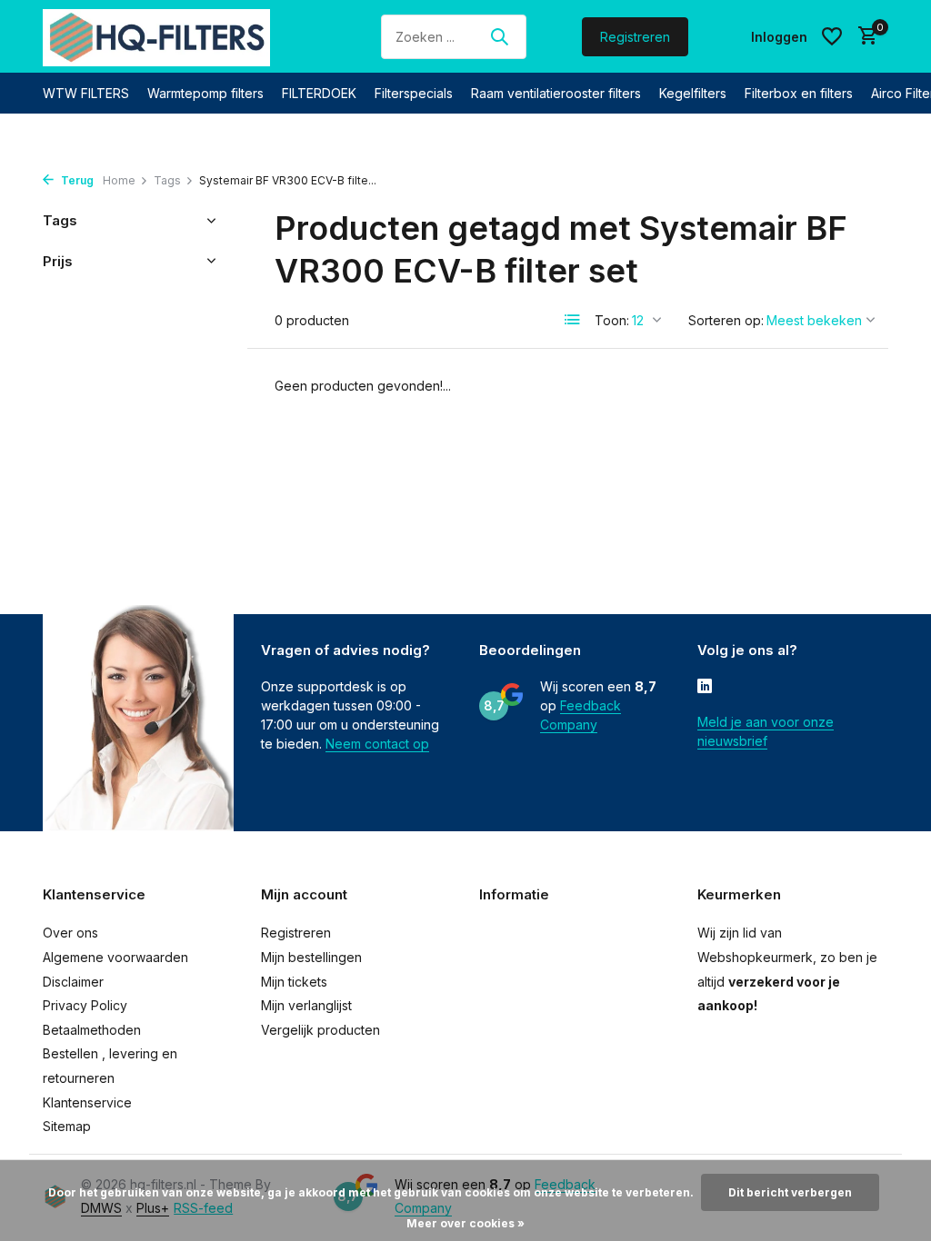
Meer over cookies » (465, 1223)
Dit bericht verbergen (790, 1192)
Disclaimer (73, 981)
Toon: (612, 320)
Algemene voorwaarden (115, 957)
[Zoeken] (499, 36)
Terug (76, 180)
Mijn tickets (294, 981)
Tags (167, 180)
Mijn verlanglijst (306, 1005)
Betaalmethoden (92, 1029)
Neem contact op (377, 743)
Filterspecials (414, 93)
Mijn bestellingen (311, 957)
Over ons (70, 932)
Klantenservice (87, 1102)
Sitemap (67, 1126)
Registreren (635, 37)
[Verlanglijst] (832, 36)
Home (119, 180)
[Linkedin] (704, 688)
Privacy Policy (85, 1005)
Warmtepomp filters (205, 93)
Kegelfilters (692, 93)
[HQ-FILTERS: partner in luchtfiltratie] (156, 36)
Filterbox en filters (799, 93)
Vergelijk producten (320, 1029)
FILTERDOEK (319, 93)
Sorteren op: (726, 320)
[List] (573, 320)
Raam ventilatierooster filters (556, 93)
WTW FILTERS (86, 93)
